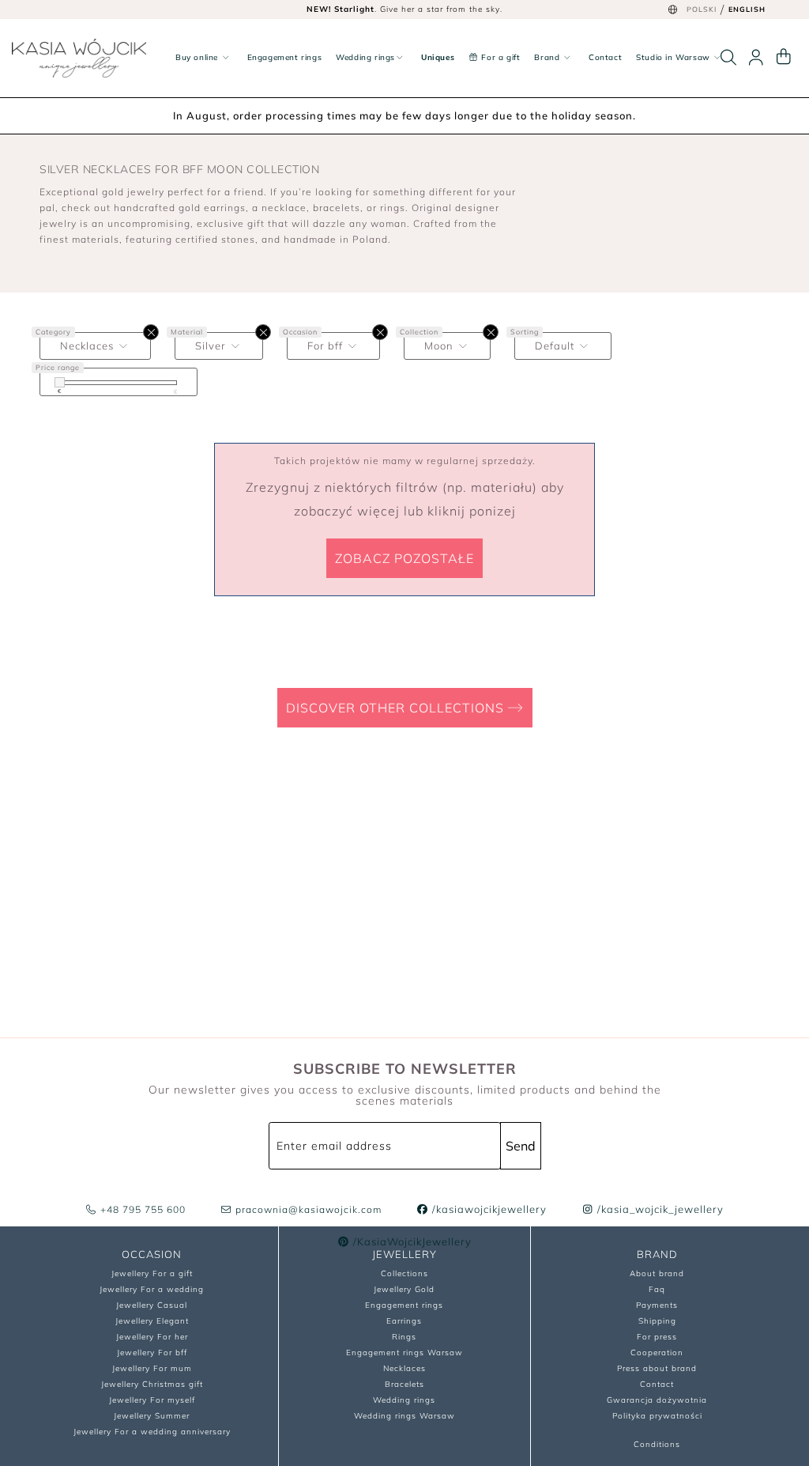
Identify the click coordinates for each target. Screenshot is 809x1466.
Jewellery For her (152, 1337)
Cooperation (656, 1352)
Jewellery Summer (152, 1416)
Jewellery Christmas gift (152, 1384)
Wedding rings (365, 57)
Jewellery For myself (152, 1400)
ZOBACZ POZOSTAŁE (404, 558)
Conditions (657, 1444)
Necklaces (404, 1368)
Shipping (657, 1321)
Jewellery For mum (152, 1368)
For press (657, 1337)
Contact (605, 57)
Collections (404, 1273)
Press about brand (657, 1368)
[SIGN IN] (756, 57)
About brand (657, 1273)
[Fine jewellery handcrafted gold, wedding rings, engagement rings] (79, 58)
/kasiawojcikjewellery (488, 1209)
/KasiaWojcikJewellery (411, 1241)
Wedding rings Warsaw (404, 1416)
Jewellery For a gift (152, 1273)
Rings (404, 1337)
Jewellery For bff (152, 1352)
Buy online (198, 57)
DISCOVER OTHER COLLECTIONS (397, 708)
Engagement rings (284, 57)
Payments (657, 1305)
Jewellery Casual (151, 1305)
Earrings (404, 1321)
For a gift (500, 57)
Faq (657, 1289)
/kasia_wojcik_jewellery (659, 1209)
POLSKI (702, 9)
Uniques (437, 57)
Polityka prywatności (657, 1416)
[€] (60, 382)
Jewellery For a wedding (152, 1289)
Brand (548, 57)
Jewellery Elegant (152, 1321)
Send (521, 1146)
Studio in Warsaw (674, 57)
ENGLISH (747, 9)
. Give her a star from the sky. (404, 9)
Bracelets (404, 1384)
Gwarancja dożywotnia (657, 1400)
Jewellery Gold (404, 1289)
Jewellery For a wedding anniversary (152, 1431)
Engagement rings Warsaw (404, 1352)
